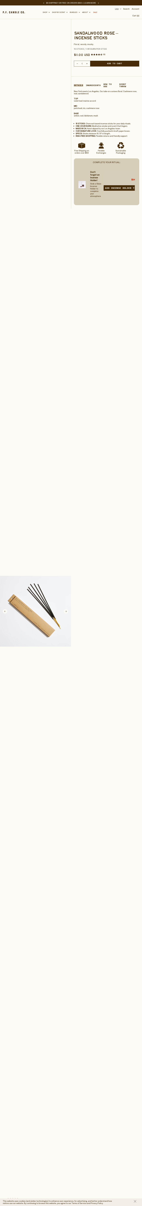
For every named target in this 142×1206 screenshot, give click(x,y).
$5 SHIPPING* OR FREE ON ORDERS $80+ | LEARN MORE (71, 3)
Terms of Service (79, 1203)
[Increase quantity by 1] (87, 64)
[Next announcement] (98, 3)
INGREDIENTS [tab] (93, 85)
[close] (136, 1201)
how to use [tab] (107, 85)
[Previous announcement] (43, 3)
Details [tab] (78, 85)
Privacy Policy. (97, 1203)
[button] (46, 12)
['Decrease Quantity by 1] (77, 64)
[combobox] (118, 9)
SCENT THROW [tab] (122, 85)
